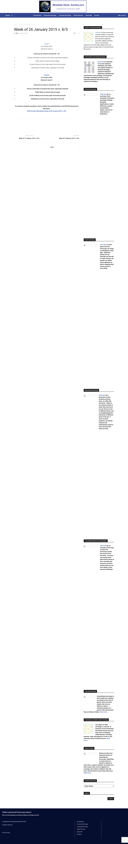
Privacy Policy (6, 832)
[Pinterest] (24, 37)
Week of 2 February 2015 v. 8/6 (69, 138)
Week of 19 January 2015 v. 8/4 (29, 138)
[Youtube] (121, 813)
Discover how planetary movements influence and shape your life (20, 815)
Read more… (104, 712)
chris (17, 33)
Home (15, 24)
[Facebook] (16, 37)
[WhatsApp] (29, 37)
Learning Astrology (82, 826)
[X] (20, 37)
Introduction (80, 821)
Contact (46, 44)
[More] (33, 37)
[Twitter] (109, 813)
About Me (79, 831)
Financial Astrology (82, 824)
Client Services (81, 829)
